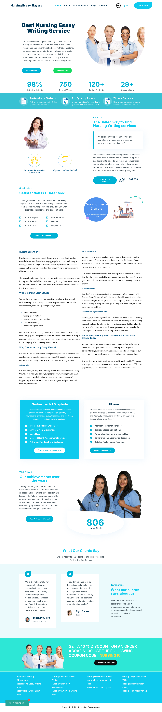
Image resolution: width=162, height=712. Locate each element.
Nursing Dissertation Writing (99, 676)
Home (58, 5)
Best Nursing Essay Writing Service (48, 28)
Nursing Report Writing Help (99, 687)
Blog (93, 5)
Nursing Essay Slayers (30, 251)
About (67, 5)
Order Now (143, 5)
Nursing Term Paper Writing (134, 691)
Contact (103, 5)
